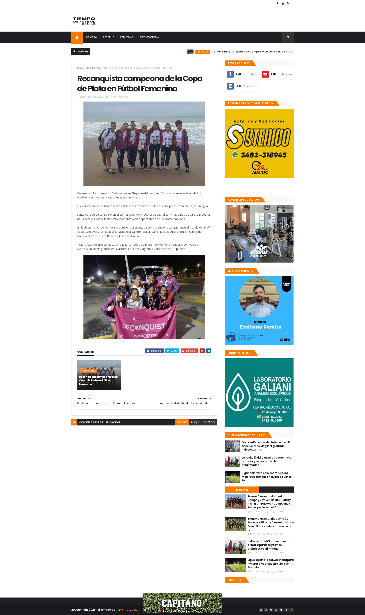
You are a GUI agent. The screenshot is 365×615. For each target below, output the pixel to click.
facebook (209, 422)
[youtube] (283, 3)
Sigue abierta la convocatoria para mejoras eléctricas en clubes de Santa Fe (266, 476)
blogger (182, 422)
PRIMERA (91, 37)
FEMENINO (127, 37)
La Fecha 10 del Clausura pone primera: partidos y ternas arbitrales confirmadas (267, 461)
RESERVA (108, 37)
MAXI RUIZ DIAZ (127, 610)
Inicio (80, 67)
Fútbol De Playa (93, 67)
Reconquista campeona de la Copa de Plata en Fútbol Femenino (98, 380)
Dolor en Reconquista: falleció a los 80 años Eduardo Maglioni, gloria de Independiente (266, 446)
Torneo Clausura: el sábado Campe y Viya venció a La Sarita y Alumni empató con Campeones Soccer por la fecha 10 (269, 51)
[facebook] (277, 3)
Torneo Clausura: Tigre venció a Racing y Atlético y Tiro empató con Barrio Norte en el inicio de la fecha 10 (271, 524)
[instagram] (288, 3)
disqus (195, 422)
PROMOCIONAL (150, 37)
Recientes (242, 489)
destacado (182, 51)
